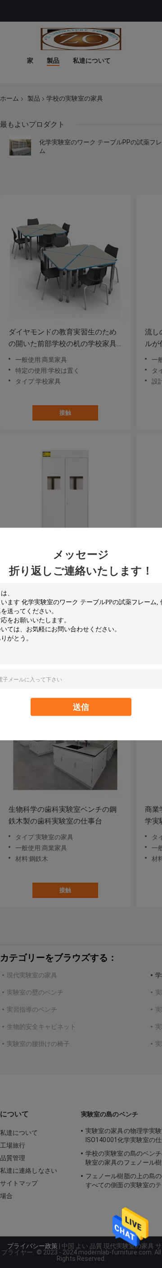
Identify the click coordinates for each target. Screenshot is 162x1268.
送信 (81, 707)
